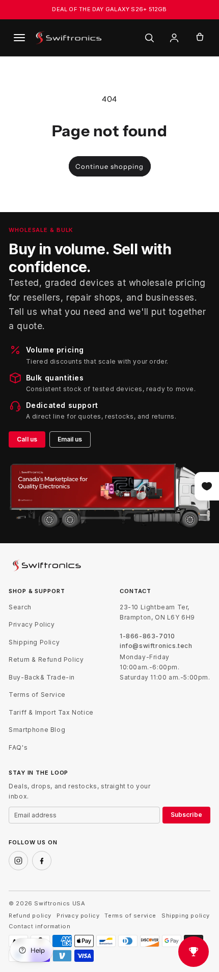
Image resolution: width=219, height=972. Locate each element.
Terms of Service (37, 694)
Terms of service (130, 915)
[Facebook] (41, 860)
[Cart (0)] (199, 37)
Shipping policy (185, 915)
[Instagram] (18, 860)
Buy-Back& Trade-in (42, 677)
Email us (70, 439)
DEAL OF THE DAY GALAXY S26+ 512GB (109, 9)
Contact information (39, 926)
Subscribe (186, 814)
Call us (27, 439)
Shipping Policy (34, 642)
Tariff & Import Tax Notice (51, 712)
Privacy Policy (31, 624)
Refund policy (30, 915)
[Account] (174, 37)
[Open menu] (19, 37)
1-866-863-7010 (147, 636)
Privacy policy (78, 915)
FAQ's (18, 747)
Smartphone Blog (37, 729)
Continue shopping (109, 166)
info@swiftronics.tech (156, 646)
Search (20, 607)
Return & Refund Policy (46, 659)
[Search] (149, 37)
